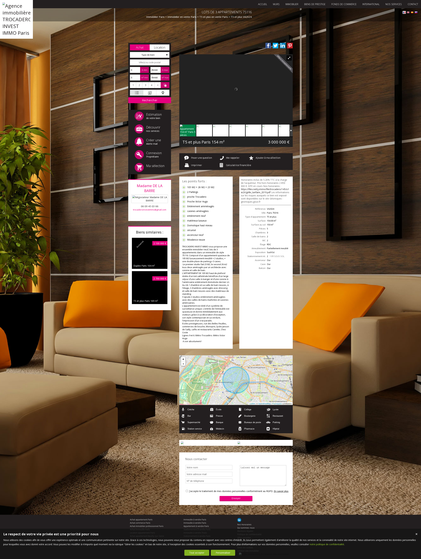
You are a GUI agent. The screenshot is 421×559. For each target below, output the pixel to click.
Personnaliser (223, 552)
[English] (408, 12)
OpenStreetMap (264, 403)
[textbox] (149, 62)
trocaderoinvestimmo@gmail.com (149, 209)
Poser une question (201, 157)
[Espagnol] (412, 12)
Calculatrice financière (238, 165)
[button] (140, 47)
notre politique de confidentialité (327, 544)
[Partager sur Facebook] (268, 45)
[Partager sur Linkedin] (282, 45)
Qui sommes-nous (246, 528)
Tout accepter (196, 552)
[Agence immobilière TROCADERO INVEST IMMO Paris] (16, 32)
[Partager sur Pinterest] (290, 45)
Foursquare (277, 403)
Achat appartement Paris (141, 520)
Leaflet (252, 403)
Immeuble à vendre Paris (195, 520)
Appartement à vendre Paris (196, 526)
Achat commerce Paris (140, 523)
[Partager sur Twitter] (275, 45)
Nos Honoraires (244, 524)
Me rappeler (232, 157)
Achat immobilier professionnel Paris (146, 526)
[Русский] (416, 12)
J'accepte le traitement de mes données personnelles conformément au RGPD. (231, 491)
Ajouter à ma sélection (268, 157)
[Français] (404, 12)
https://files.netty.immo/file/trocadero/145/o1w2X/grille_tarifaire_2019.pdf (265, 191)
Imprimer (196, 165)
